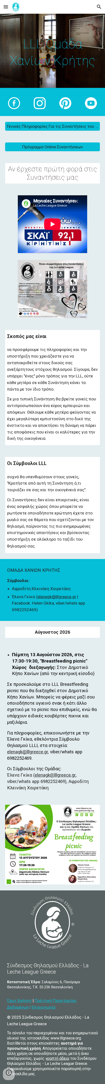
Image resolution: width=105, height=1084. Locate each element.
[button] (6, 6)
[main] (52, 52)
